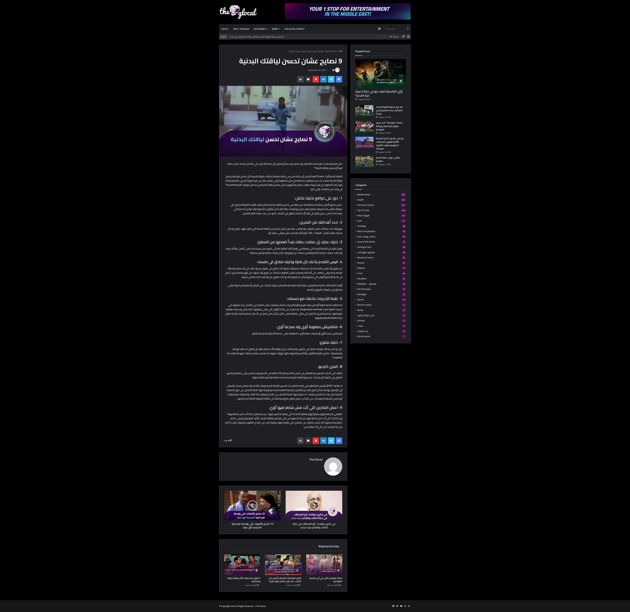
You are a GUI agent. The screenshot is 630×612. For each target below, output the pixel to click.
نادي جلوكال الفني (366, 315)
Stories (360, 263)
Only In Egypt (363, 215)
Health (360, 200)
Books (360, 310)
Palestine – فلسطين (366, 284)
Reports (361, 268)
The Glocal (315, 459)
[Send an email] (333, 70)
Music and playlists (366, 231)
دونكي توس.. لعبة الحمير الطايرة (388, 159)
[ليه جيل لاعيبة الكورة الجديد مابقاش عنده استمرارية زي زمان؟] (364, 111)
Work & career (364, 305)
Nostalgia (361, 294)
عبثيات (360, 326)
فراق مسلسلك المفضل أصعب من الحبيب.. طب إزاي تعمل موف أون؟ (285, 579)
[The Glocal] (238, 12)
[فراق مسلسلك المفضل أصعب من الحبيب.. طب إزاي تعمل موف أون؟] (283, 564)
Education (362, 278)
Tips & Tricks (331, 51)
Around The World (366, 242)
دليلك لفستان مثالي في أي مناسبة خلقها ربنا (325, 579)
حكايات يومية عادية (366, 236)
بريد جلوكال (362, 331)
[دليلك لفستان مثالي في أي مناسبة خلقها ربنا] (324, 564)
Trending (361, 226)
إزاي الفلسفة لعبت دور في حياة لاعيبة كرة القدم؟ (379, 93)
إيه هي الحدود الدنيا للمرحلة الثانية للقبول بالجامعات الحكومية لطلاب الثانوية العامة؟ (389, 143)
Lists (359, 221)
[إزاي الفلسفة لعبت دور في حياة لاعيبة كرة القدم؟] (380, 73)
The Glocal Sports (294, 29)
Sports (360, 299)
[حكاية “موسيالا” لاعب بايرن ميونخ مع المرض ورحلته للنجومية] (364, 127)
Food (359, 273)
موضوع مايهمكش (366, 252)
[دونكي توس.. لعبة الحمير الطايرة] (364, 162)
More (275, 29)
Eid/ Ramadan (364, 289)
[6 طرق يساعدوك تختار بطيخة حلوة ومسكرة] (242, 564)
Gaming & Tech (364, 247)
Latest (225, 29)
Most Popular (241, 29)
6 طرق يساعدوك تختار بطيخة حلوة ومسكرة (244, 579)
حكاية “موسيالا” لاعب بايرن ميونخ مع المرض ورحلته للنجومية (256, 37)
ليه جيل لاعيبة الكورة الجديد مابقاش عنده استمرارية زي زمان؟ (389, 110)
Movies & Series (365, 257)
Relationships (363, 194)
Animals (361, 320)
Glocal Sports (363, 336)
